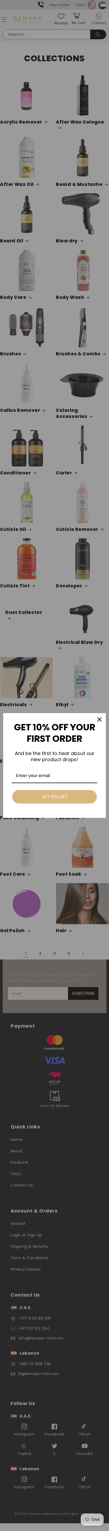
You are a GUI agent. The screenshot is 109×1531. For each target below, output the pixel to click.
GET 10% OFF (54, 797)
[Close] (99, 719)
